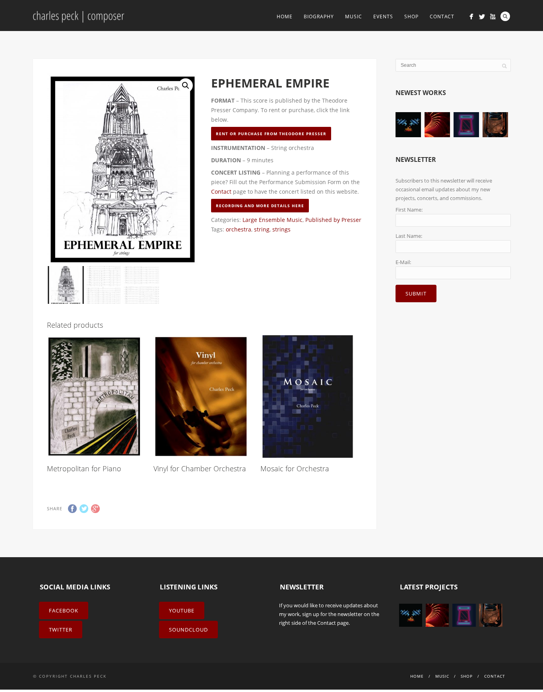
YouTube (181, 610)
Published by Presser (333, 220)
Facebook (63, 610)
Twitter (60, 629)
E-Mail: (403, 262)
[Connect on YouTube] (493, 16)
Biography (319, 16)
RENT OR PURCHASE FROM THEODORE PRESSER (271, 133)
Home (285, 16)
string (262, 229)
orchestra (238, 229)
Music (353, 16)
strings (281, 229)
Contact (442, 16)
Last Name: (409, 235)
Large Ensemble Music (272, 220)
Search (505, 16)
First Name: (409, 209)
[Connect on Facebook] (471, 16)
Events (383, 16)
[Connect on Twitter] (482, 16)
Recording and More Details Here (260, 205)
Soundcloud (188, 629)
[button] (185, 85)
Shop (411, 16)
